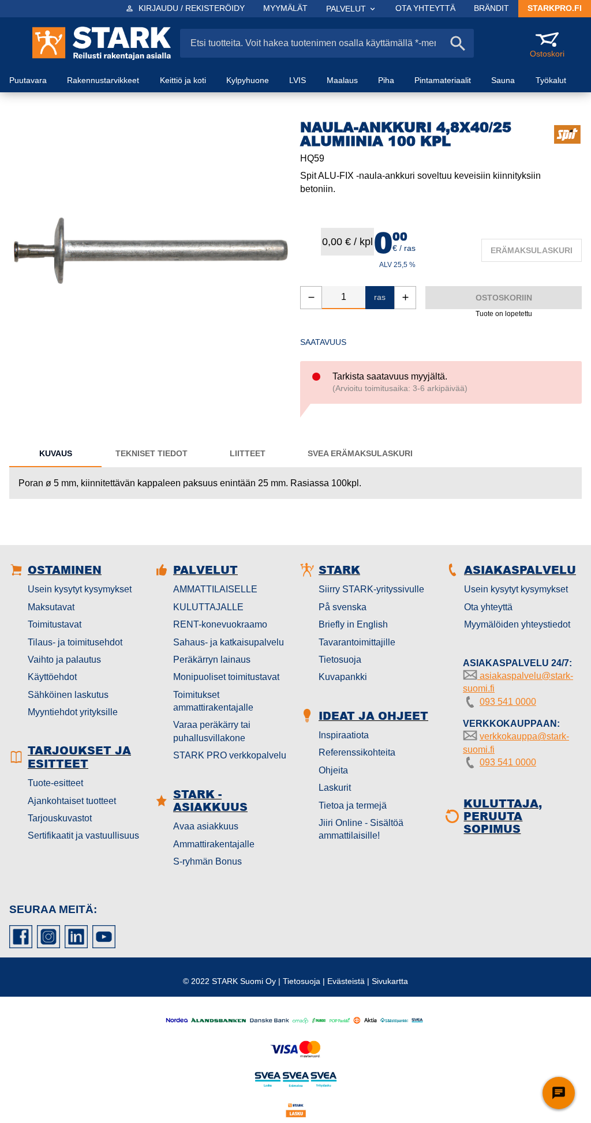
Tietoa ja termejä (353, 805)
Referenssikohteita (357, 752)
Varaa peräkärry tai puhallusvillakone (211, 731)
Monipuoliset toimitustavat (226, 677)
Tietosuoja (340, 659)
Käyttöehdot (52, 677)
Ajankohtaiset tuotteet (72, 801)
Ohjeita (333, 770)
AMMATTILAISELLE (215, 589)
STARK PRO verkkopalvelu (229, 755)
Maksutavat (51, 607)
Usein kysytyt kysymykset (80, 589)
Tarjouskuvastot (60, 818)
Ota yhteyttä (488, 607)
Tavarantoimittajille (357, 642)
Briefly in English (353, 624)
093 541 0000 (508, 702)
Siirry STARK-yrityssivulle (371, 589)
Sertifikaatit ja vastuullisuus (83, 835)
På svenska (342, 607)
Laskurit (335, 788)
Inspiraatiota (344, 735)
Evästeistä (346, 981)
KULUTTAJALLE (208, 607)
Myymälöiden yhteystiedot (517, 624)
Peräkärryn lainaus (211, 659)
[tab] (55, 453)
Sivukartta (390, 981)
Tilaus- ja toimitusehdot (75, 642)
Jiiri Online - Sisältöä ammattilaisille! (361, 829)
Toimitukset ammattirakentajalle (213, 701)
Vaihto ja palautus (64, 659)
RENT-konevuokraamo (220, 624)
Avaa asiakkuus (205, 826)
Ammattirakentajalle (214, 844)
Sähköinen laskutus (68, 695)
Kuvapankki (343, 677)
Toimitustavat (54, 624)
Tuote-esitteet (55, 783)
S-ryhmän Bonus (207, 861)
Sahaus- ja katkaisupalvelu (228, 642)
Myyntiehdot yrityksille (73, 712)
